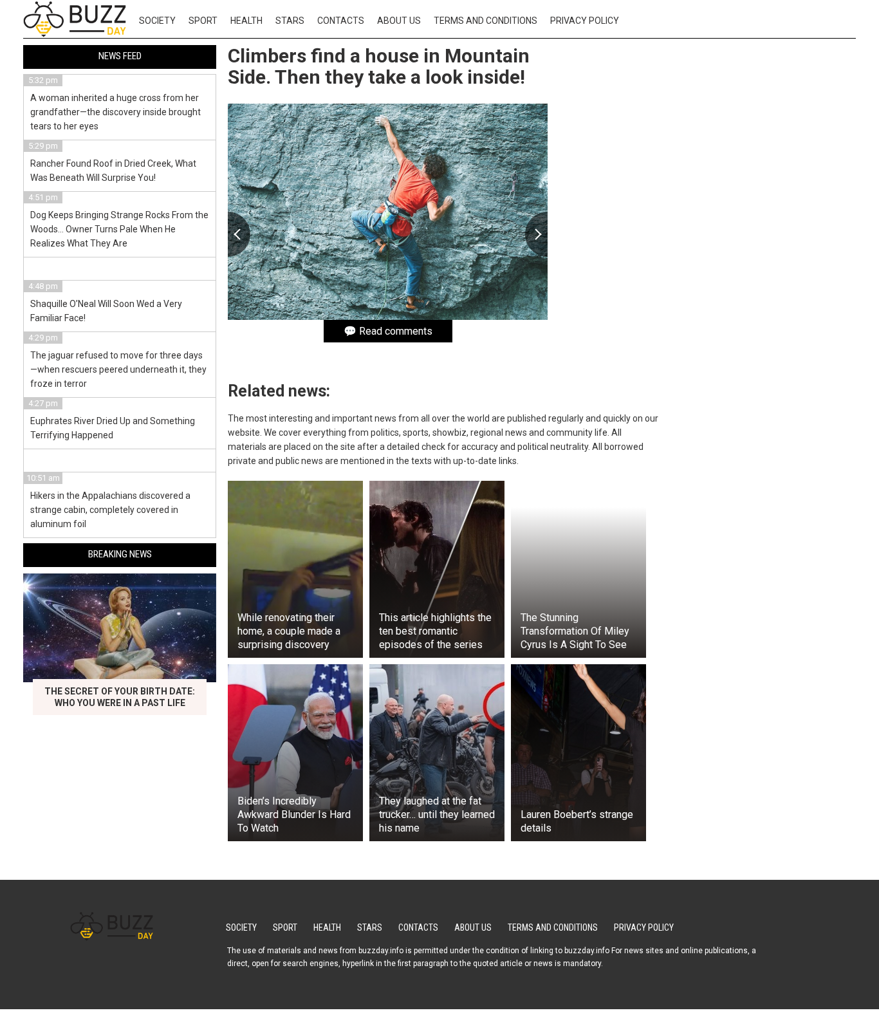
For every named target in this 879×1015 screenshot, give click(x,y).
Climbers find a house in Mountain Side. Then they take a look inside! (379, 66)
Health (246, 20)
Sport (203, 20)
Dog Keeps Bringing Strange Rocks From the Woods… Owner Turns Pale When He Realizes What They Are (119, 229)
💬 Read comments (388, 331)
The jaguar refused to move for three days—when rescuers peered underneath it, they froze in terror (118, 369)
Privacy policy (584, 20)
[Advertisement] (759, 243)
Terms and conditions (485, 20)
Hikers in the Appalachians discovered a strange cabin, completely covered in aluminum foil (110, 509)
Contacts (340, 20)
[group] (388, 212)
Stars (289, 20)
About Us (399, 20)
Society (157, 20)
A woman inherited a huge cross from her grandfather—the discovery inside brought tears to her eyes (115, 112)
